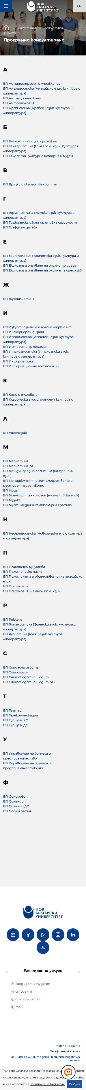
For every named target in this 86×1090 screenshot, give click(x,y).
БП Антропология (18, 103)
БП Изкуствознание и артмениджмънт (38, 327)
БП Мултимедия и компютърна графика (37, 505)
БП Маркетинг (16, 461)
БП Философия (15, 797)
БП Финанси (13, 801)
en (79, 6)
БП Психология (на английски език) (32, 591)
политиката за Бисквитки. (47, 1084)
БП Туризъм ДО (15, 725)
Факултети (27, 27)
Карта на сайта (68, 1045)
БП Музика (12, 500)
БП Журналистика (18, 299)
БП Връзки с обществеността (30, 184)
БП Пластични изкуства (24, 567)
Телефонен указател (65, 1051)
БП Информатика (18, 361)
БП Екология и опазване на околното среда (40, 266)
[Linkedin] (73, 934)
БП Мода (10, 490)
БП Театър (12, 710)
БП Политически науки (23, 572)
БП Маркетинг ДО (19, 466)
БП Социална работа (21, 667)
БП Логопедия (15, 433)
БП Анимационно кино (22, 98)
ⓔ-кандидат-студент (30, 984)
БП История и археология (26, 347)
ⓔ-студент (21, 992)
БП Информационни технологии (31, 366)
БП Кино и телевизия (21, 395)
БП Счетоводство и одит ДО (29, 682)
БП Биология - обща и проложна (30, 141)
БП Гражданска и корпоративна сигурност (40, 222)
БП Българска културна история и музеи (38, 156)
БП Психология (15, 586)
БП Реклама (13, 620)
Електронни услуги (43, 971)
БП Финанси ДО (16, 806)
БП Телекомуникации (21, 715)
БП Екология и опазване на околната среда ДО (42, 270)
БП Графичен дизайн (20, 227)
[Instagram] (58, 934)
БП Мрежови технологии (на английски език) (41, 495)
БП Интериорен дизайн (23, 332)
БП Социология (16, 672)
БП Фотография (17, 811)
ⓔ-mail (16, 1007)
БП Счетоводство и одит (26, 677)
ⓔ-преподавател (25, 999)
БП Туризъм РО (15, 720)
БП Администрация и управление (32, 84)
